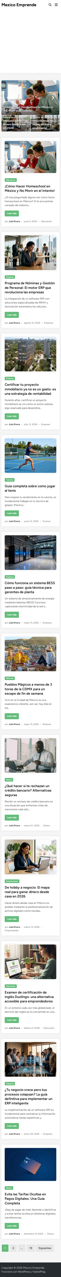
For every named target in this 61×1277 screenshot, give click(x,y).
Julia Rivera (14, 221)
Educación (10, 180)
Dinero (9, 780)
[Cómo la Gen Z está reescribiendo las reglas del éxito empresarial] (45, 123)
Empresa (10, 277)
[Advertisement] (30, 42)
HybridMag (39, 1271)
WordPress (24, 1271)
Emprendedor (12, 881)
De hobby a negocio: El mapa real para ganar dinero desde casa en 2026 (27, 891)
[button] (8, 97)
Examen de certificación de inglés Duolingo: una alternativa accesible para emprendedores (29, 996)
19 (30, 1248)
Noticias (10, 678)
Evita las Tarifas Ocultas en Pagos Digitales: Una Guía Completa (25, 1198)
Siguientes (45, 1248)
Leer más (13, 214)
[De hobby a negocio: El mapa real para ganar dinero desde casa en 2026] (15, 123)
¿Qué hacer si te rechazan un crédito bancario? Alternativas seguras (28, 790)
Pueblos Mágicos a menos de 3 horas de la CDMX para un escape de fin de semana (28, 688)
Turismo (9, 480)
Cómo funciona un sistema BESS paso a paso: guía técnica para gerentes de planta (30, 587)
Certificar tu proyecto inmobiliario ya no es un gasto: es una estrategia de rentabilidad (30, 389)
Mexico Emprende (18, 4)
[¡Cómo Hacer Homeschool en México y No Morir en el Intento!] (30, 97)
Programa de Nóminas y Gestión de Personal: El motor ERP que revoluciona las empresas (30, 287)
